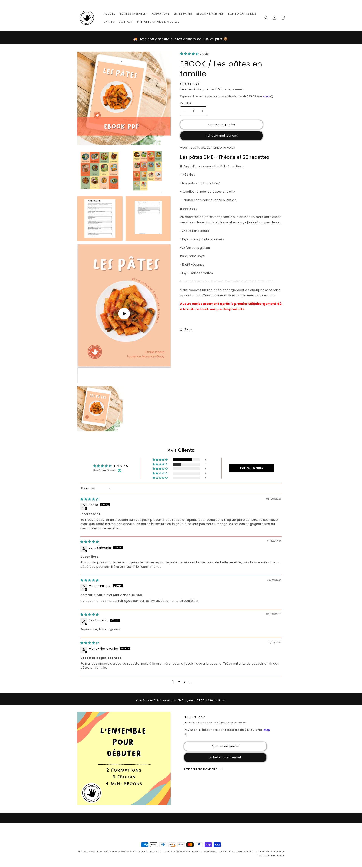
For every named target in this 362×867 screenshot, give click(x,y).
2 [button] (179, 682)
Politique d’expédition (272, 855)
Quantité (185, 103)
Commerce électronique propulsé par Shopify (134, 851)
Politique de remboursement (181, 851)
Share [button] (188, 329)
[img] (89, 499)
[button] (266, 18)
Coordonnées (210, 851)
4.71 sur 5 (121, 466)
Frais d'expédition (191, 89)
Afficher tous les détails (201, 769)
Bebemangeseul (97, 851)
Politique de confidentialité (237, 851)
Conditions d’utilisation (271, 851)
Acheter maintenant (222, 135)
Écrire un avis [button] (251, 468)
